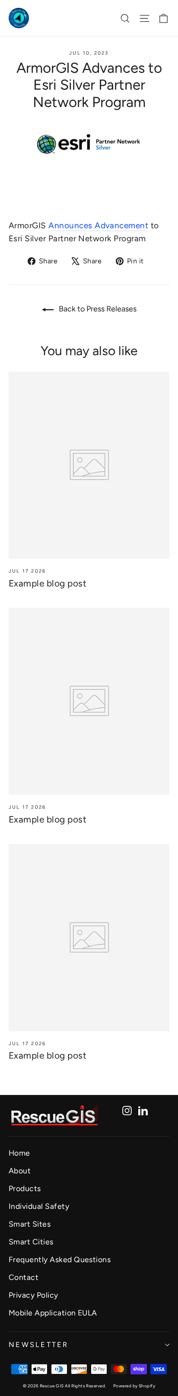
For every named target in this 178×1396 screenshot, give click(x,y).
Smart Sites (30, 1223)
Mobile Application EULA (53, 1312)
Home (19, 1152)
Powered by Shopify (134, 1386)
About (20, 1170)
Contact (23, 1277)
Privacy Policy (33, 1294)
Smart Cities (31, 1241)
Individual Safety (39, 1206)
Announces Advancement (98, 225)
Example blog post (47, 583)
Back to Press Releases (97, 309)
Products (25, 1188)
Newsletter (39, 1344)
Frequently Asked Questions (60, 1259)
